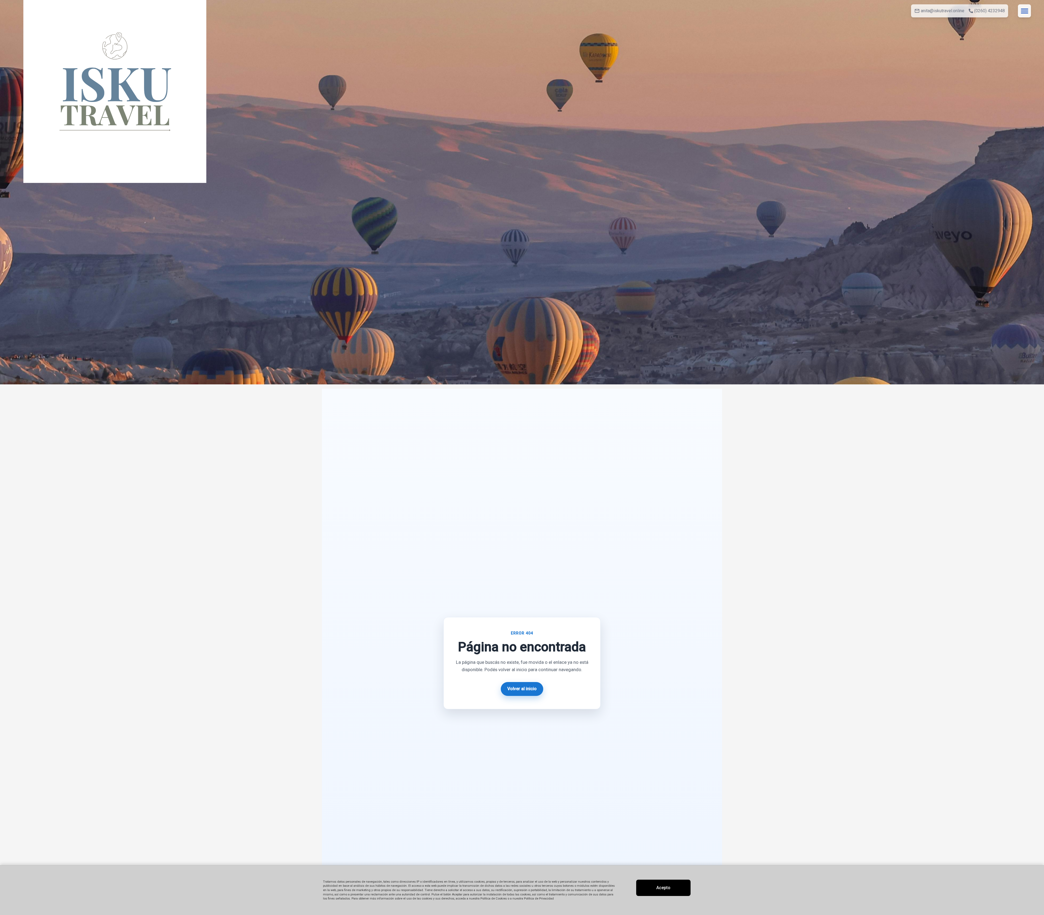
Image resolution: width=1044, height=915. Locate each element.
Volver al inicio (522, 688)
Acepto (663, 887)
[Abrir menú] (1024, 10)
